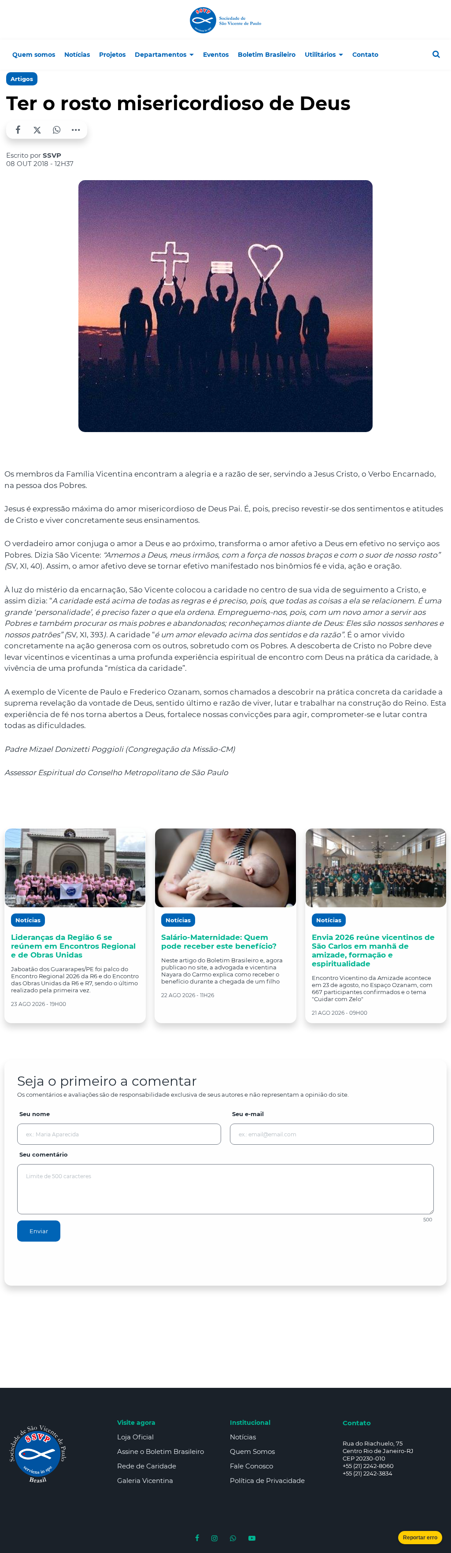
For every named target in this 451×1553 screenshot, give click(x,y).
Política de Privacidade (267, 1480)
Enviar (39, 1231)
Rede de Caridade (146, 1466)
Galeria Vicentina (145, 1480)
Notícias (243, 1437)
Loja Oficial (135, 1437)
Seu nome (34, 1113)
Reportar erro (420, 1538)
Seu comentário (43, 1154)
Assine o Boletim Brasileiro (160, 1451)
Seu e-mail (248, 1113)
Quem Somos (252, 1451)
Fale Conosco (251, 1466)
